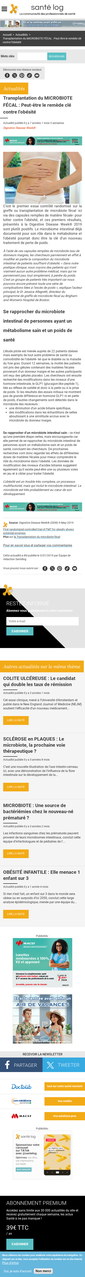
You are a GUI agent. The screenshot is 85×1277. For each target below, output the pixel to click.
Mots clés (7, 56)
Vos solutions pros (64, 1116)
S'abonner (19, 631)
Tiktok (29, 75)
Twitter (14, 75)
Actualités (21, 34)
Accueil (7, 34)
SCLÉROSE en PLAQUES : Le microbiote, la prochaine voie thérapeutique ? (34, 745)
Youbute (36, 75)
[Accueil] (14, 9)
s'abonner (19, 1244)
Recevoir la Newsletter (42, 1054)
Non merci (43, 1271)
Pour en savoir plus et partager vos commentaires (37, 545)
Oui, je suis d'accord (17, 1271)
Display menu (4, 8)
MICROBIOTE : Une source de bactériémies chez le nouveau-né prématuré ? (38, 811)
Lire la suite (16, 720)
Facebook (7, 75)
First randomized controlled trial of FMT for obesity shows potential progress (38, 531)
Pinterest (21, 75)
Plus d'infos (10, 1263)
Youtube (74, 568)
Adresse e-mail (17, 615)
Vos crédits (65, 1101)
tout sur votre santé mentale (65, 1086)
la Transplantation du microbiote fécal (37, 537)
